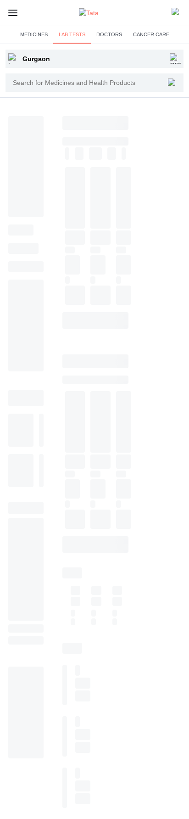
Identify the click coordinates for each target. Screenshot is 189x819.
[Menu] (13, 13)
